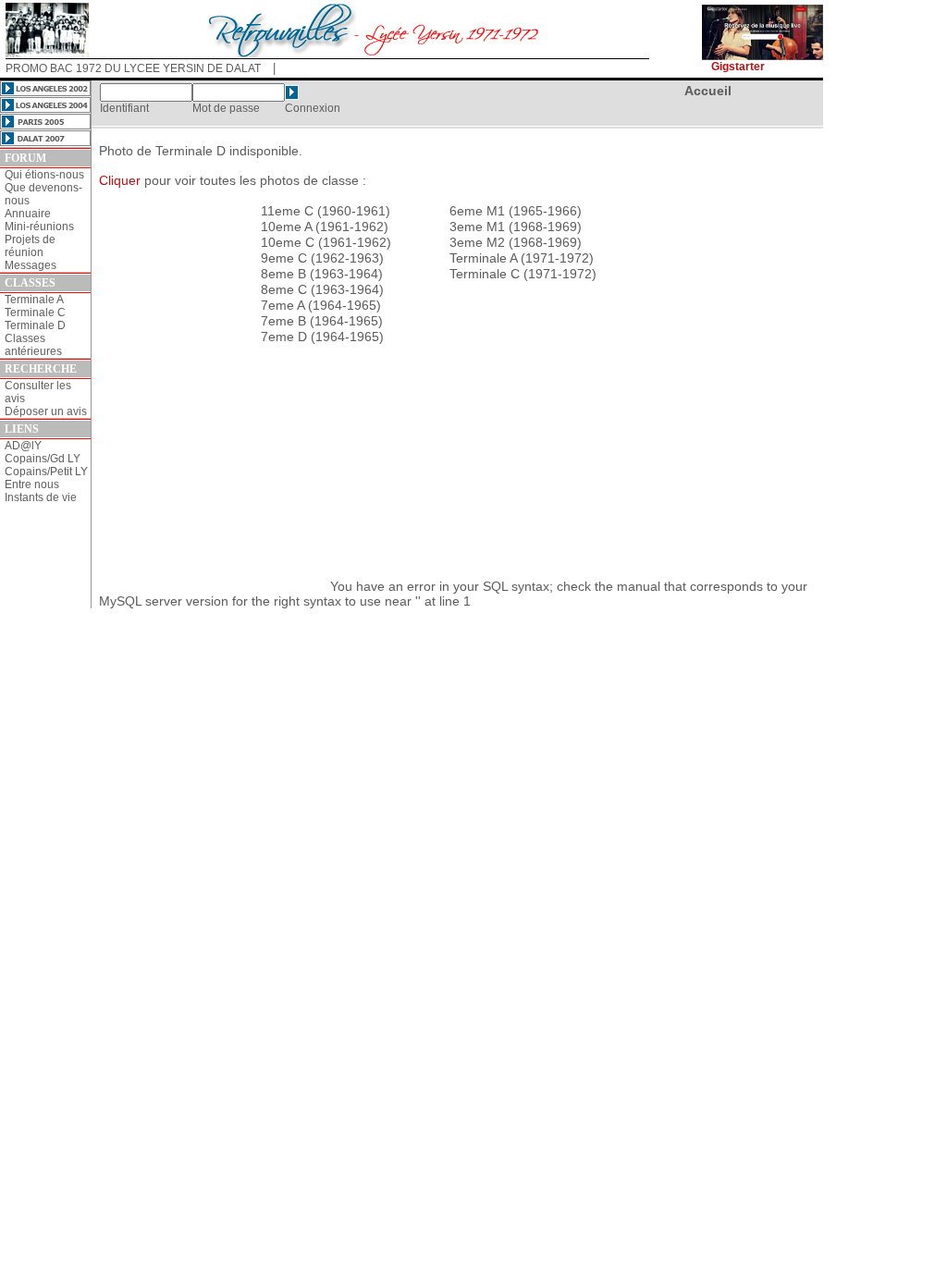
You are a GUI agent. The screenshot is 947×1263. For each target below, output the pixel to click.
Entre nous (32, 484)
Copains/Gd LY (42, 458)
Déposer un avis (46, 411)
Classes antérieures (33, 345)
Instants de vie (41, 497)
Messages (30, 265)
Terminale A (34, 299)
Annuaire (28, 213)
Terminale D (35, 325)
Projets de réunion (30, 246)
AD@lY (23, 445)
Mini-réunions (39, 226)
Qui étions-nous (44, 174)
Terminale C (35, 312)
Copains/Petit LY (46, 471)
